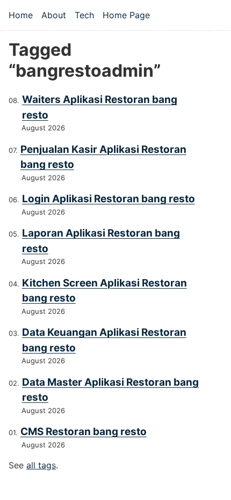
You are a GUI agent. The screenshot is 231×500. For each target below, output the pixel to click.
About (53, 15)
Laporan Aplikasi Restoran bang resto (101, 241)
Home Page (126, 15)
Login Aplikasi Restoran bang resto (108, 199)
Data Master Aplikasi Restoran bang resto (110, 390)
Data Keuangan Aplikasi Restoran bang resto (104, 340)
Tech (84, 15)
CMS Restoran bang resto (83, 431)
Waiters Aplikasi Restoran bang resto (99, 107)
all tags (41, 465)
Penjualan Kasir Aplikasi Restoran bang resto (103, 157)
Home (21, 15)
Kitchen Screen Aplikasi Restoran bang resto (104, 291)
